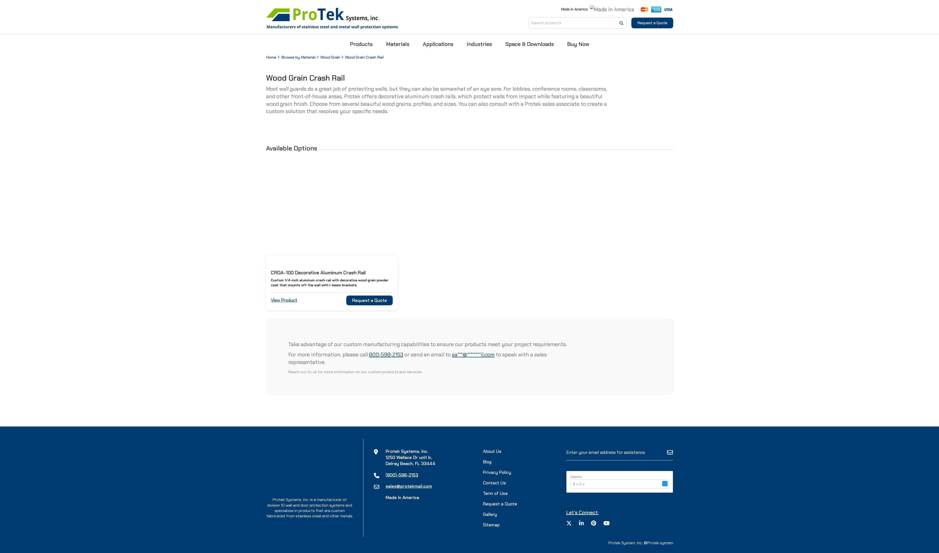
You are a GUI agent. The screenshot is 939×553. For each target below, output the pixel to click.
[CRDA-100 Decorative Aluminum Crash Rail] (332, 212)
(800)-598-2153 (402, 475)
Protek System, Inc (625, 542)
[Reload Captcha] (665, 483)
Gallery (490, 514)
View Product (284, 300)
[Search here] (621, 23)
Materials (397, 44)
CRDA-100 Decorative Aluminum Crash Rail (318, 273)
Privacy (497, 472)
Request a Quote (652, 22)
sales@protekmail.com (409, 486)
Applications (438, 44)
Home (271, 57)
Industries (479, 44)
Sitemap (491, 525)
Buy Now (578, 44)
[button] (665, 484)
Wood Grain (330, 57)
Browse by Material (298, 57)
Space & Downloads (529, 44)
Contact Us (494, 483)
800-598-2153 (386, 354)
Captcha (576, 477)
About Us (492, 451)
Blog (487, 462)
